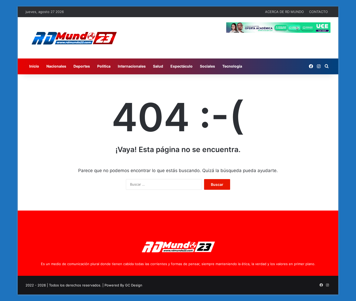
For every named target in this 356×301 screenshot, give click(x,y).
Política (104, 66)
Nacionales (56, 66)
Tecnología (232, 66)
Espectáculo (181, 66)
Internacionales (132, 66)
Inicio (34, 66)
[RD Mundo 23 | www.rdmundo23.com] (74, 38)
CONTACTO (318, 12)
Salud (158, 66)
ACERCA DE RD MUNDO (284, 12)
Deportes (81, 66)
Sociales (207, 66)
